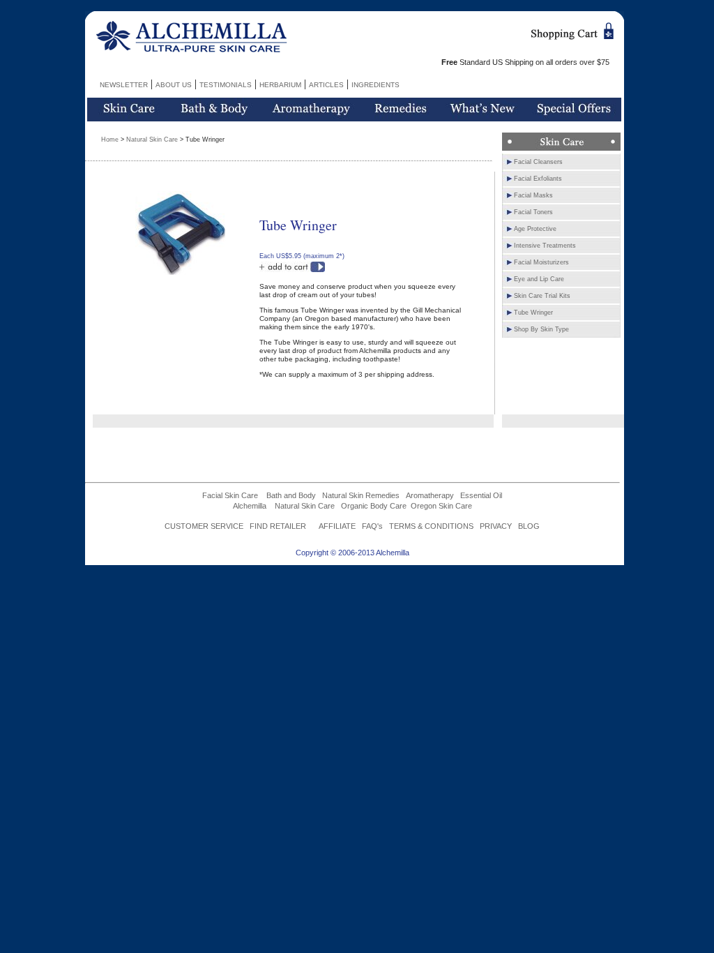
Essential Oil (481, 495)
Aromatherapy (430, 495)
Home (110, 139)
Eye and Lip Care (539, 279)
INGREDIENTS (375, 85)
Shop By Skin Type (541, 329)
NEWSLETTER (124, 85)
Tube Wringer (533, 312)
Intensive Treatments (545, 245)
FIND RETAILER (278, 526)
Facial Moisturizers (541, 262)
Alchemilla (249, 506)
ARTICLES (326, 85)
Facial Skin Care (230, 495)
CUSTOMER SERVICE (204, 526)
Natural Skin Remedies (361, 495)
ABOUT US (173, 85)
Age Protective (535, 228)
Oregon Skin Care (441, 506)
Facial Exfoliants (538, 178)
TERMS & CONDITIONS (431, 526)
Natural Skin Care (152, 139)
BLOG (529, 526)
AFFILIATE (337, 526)
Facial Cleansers (538, 161)
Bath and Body (291, 495)
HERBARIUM (280, 85)
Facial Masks (533, 195)
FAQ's (372, 526)
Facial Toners (533, 212)
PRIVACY (496, 526)
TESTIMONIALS (225, 85)
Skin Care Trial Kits (542, 295)
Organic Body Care (374, 506)
